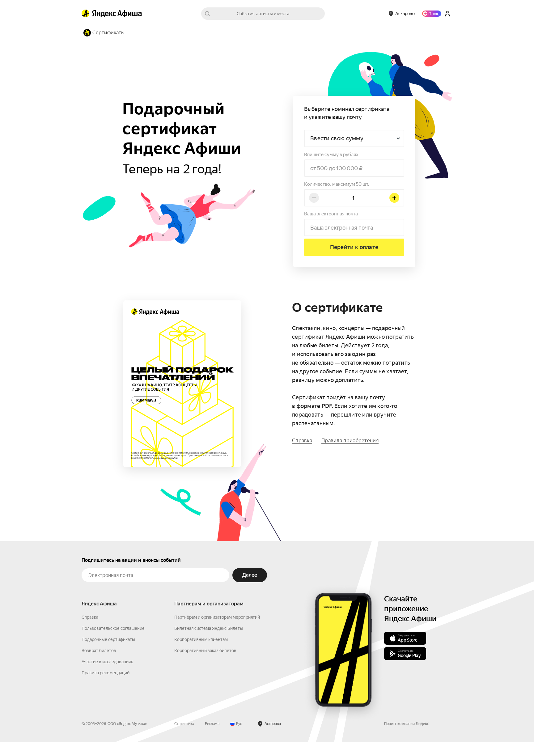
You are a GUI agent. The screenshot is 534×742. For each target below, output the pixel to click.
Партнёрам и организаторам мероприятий (217, 617)
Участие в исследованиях (107, 661)
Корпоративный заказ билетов (205, 650)
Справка (302, 440)
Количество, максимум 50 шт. (336, 184)
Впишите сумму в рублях (331, 154)
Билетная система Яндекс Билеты (208, 628)
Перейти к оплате (354, 247)
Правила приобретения (350, 440)
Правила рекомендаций (105, 672)
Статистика (184, 724)
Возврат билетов (99, 650)
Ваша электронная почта (331, 214)
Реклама (212, 724)
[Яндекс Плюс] (431, 14)
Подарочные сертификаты (108, 639)
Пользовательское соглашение (113, 628)
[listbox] (354, 138)
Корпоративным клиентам (201, 639)
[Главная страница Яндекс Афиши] (86, 14)
